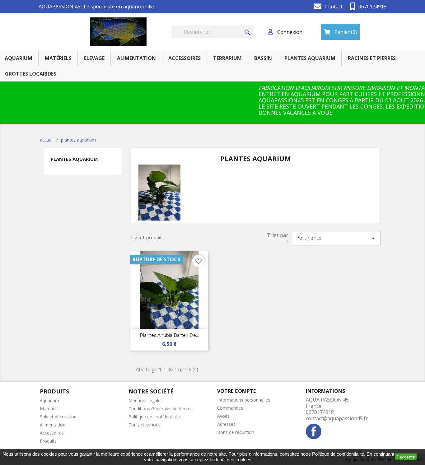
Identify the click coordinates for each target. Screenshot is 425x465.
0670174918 (372, 6)
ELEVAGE (94, 58)
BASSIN (263, 58)
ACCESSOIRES (184, 58)
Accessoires (52, 433)
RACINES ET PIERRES (372, 58)
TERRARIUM (227, 58)
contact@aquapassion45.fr (337, 418)
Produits (48, 441)
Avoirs (223, 416)
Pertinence (336, 238)
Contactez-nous (144, 425)
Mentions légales (145, 400)
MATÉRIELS (58, 58)
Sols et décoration (58, 417)
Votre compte (236, 391)
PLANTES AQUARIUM (309, 58)
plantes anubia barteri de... (169, 335)
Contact (334, 6)
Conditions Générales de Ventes (160, 409)
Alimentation (52, 425)
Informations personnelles (243, 400)
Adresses (226, 424)
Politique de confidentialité (338, 454)
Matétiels (49, 409)
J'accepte (405, 456)
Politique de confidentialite (155, 417)
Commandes (230, 408)
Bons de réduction (235, 432)
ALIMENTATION (136, 58)
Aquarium (49, 400)
